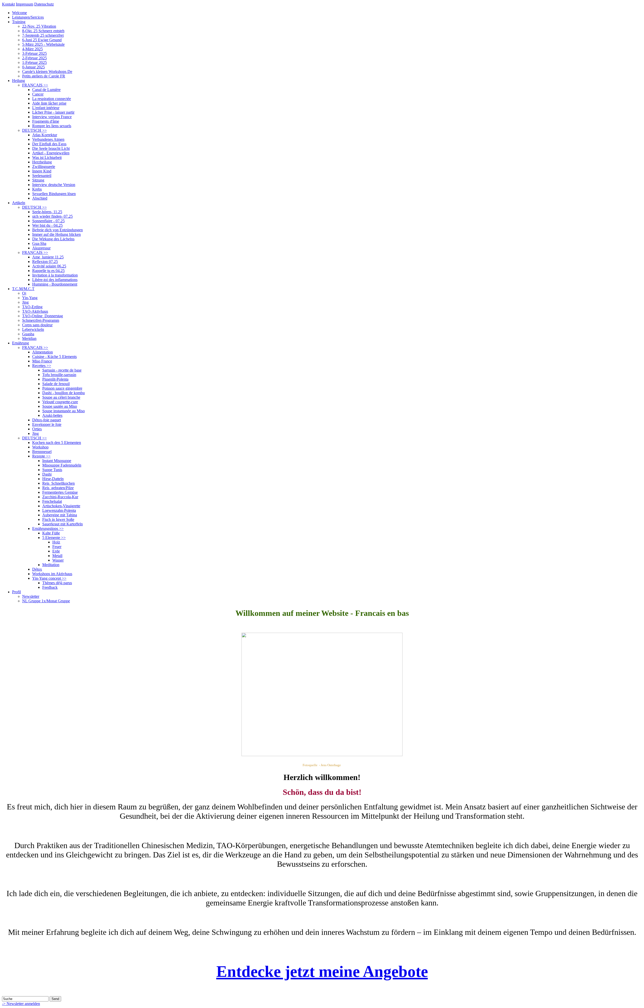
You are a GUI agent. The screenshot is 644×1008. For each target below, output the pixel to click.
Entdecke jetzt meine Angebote (322, 971)
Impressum (24, 4)
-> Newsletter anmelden (21, 1003)
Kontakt (8, 4)
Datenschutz (44, 4)
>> (35, 85)
